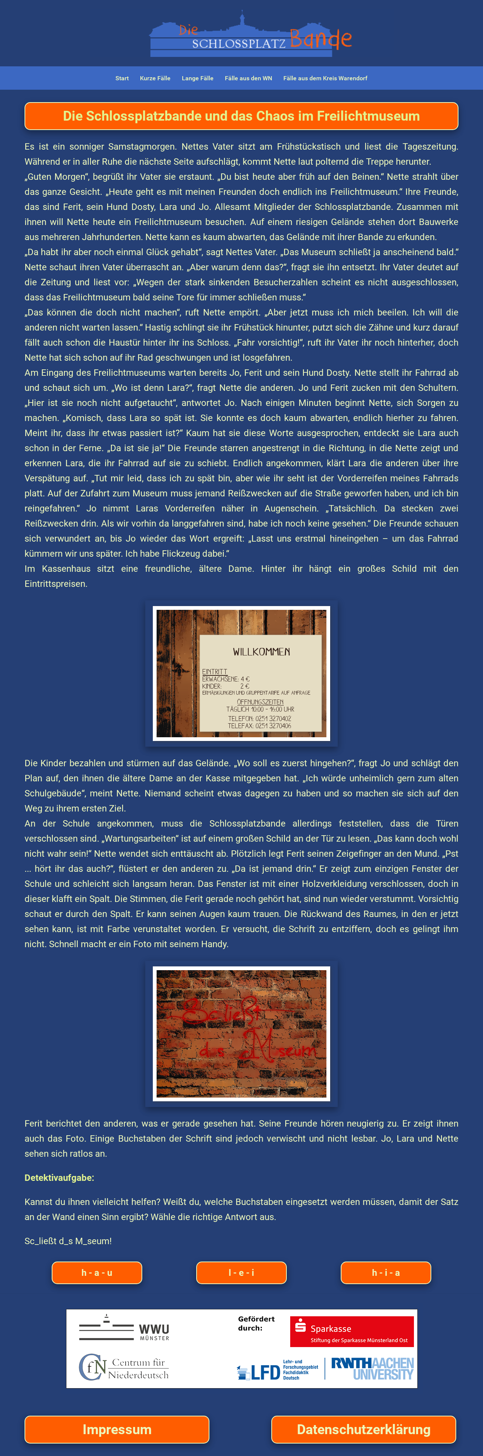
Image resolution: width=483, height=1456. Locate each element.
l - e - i (241, 1273)
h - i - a (386, 1273)
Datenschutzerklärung (364, 1430)
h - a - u (97, 1273)
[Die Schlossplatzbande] (242, 1348)
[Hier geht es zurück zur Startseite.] (241, 33)
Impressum (117, 1430)
